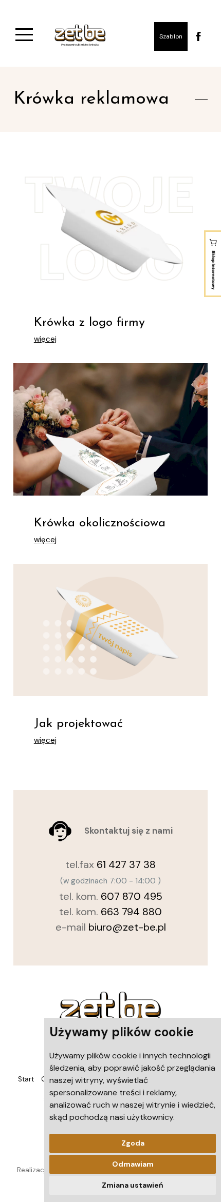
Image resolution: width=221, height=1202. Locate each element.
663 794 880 (131, 911)
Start (26, 1079)
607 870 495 (131, 896)
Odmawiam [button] (133, 1164)
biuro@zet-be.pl (127, 927)
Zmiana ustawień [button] (132, 1185)
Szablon (170, 36)
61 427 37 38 (126, 864)
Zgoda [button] (132, 1143)
